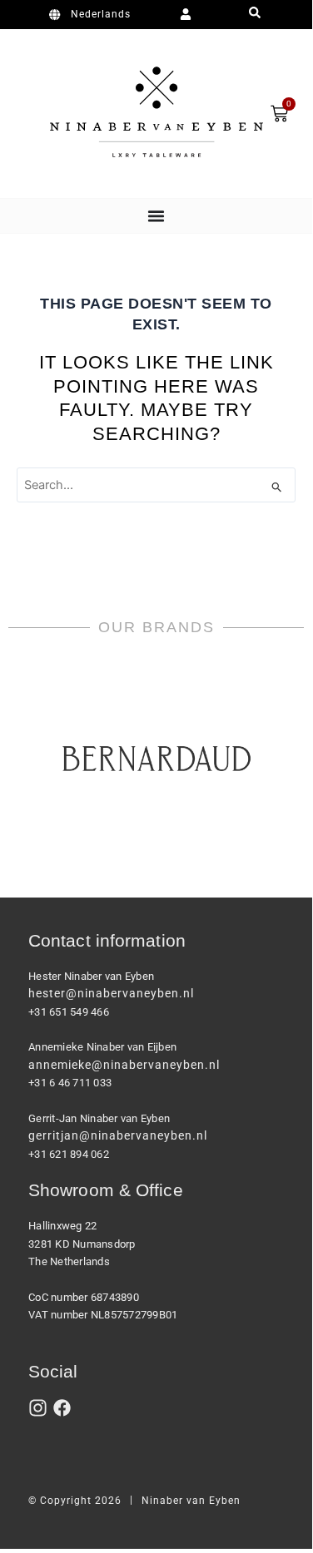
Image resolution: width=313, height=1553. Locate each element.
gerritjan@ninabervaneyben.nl (117, 1135)
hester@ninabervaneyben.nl (111, 993)
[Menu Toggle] (156, 216)
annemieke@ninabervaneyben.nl (124, 1064)
